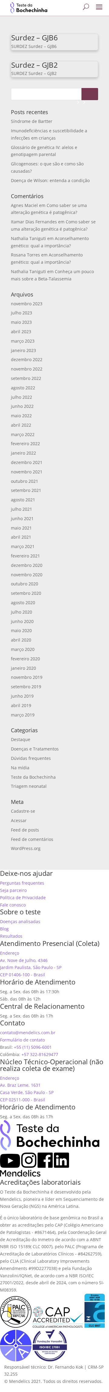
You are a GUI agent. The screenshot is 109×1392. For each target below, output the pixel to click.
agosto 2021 (23, 500)
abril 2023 (21, 331)
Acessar (19, 820)
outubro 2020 (24, 584)
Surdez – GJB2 (34, 65)
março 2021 (23, 546)
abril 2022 (21, 425)
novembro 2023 (26, 304)
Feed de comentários (32, 839)
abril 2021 (21, 537)
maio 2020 (21, 630)
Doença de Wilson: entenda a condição (50, 180)
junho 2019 (22, 696)
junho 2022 (22, 406)
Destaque (20, 739)
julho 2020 (21, 612)
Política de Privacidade (23, 897)
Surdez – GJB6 (34, 37)
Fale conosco (13, 905)
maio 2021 (21, 528)
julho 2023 (21, 313)
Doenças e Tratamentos (35, 749)
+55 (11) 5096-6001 (33, 1047)
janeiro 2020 (23, 668)
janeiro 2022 (23, 453)
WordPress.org (26, 848)
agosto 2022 (23, 388)
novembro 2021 (26, 472)
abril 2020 (21, 640)
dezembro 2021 (26, 462)
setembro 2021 (26, 490)
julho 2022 (21, 397)
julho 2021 (21, 509)
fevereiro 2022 (25, 443)
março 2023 (23, 341)
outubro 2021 (24, 481)
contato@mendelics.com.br (27, 1032)
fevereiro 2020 (25, 659)
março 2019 (23, 715)
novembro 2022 (26, 369)
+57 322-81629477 (39, 1054)
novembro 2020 (26, 574)
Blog (4, 929)
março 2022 (23, 434)
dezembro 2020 (26, 565)
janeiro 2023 (23, 350)
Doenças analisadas (20, 921)
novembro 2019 (26, 677)
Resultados (11, 936)
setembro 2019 (26, 686)
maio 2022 (21, 415)
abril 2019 (21, 705)
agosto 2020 (23, 602)
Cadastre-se (23, 811)
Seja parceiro (13, 890)
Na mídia (20, 768)
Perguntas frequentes (22, 883)
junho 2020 (22, 621)
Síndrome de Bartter (31, 121)
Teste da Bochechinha (33, 777)
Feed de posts (25, 830)
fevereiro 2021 (25, 556)
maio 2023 (21, 322)
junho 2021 (22, 518)
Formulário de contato (22, 1040)
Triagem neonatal (29, 786)
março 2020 (23, 649)
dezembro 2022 (26, 359)
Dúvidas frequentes (31, 758)
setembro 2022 (26, 378)
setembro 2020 (26, 593)
